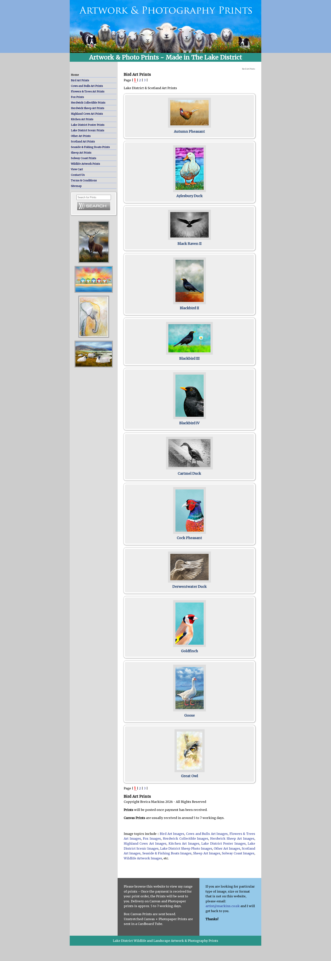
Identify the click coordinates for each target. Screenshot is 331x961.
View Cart (77, 169)
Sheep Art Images (206, 853)
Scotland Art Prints (83, 141)
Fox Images (152, 838)
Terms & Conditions (84, 180)
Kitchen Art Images (184, 843)
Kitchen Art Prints (82, 119)
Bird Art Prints (80, 80)
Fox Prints (77, 97)
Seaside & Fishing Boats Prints (90, 147)
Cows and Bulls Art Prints (87, 86)
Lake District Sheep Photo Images (186, 848)
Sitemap (76, 186)
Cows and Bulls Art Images (207, 834)
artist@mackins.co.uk (223, 906)
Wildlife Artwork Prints (85, 163)
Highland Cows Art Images (145, 843)
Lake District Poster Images (223, 843)
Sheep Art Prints (81, 152)
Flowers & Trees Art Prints (87, 91)
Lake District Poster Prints (87, 125)
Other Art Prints (81, 136)
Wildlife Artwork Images (143, 858)
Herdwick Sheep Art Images (232, 838)
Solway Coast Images (238, 853)
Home (75, 74)
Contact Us (78, 175)
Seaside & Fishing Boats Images (167, 853)
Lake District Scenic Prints (87, 130)
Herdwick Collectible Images (185, 838)
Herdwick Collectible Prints (88, 102)
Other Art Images (227, 848)
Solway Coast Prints (83, 158)
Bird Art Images (172, 834)
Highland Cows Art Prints (87, 113)
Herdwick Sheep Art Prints (87, 108)
